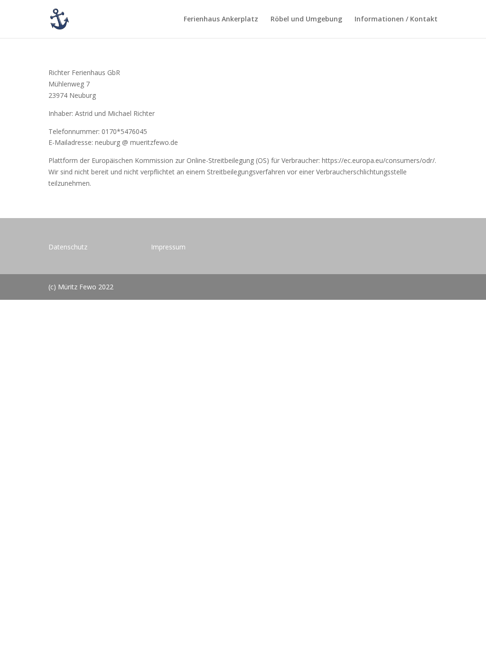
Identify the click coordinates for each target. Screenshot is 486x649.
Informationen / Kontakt (396, 19)
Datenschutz (67, 246)
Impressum (168, 246)
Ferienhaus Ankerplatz (221, 19)
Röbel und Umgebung (306, 19)
